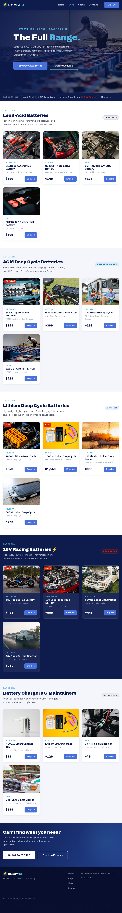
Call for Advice (64, 65)
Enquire (31, 179)
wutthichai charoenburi (49, 910)
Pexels (90, 910)
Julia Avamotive (65, 910)
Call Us (112, 5)
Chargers (106, 97)
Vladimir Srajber (58, 905)
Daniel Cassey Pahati (98, 905)
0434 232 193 (87, 878)
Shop (71, 5)
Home (61, 5)
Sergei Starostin (19, 908)
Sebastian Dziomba (110, 908)
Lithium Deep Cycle (70, 97)
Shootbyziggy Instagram (81, 908)
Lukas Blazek (66, 908)
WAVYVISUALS (96, 908)
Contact (93, 5)
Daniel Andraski (71, 905)
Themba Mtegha (78, 910)
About (81, 5)
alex (109, 905)
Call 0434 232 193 (19, 855)
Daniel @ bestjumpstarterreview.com (37, 905)
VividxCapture (34, 910)
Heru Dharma (17, 905)
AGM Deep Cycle (46, 97)
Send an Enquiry (53, 855)
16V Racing (90, 97)
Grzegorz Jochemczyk (51, 908)
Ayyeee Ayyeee (84, 905)
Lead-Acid (28, 97)
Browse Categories (30, 65)
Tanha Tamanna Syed (34, 908)
